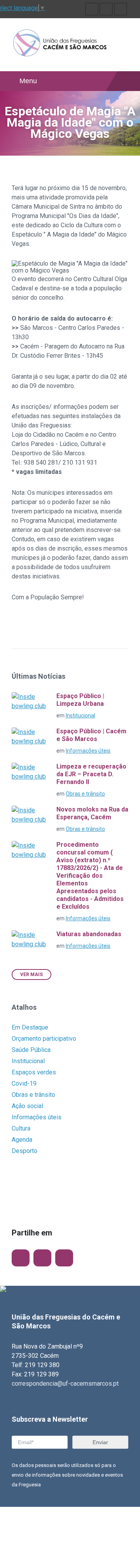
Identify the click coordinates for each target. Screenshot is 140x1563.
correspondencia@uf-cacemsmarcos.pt (65, 1383)
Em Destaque (30, 1027)
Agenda (22, 1139)
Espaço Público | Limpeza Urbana (80, 699)
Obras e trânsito (85, 794)
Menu (28, 81)
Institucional (80, 715)
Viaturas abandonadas (88, 934)
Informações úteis (88, 751)
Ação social (27, 1106)
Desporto (24, 1151)
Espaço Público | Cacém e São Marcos (91, 735)
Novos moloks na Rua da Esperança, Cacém (92, 813)
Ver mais (31, 974)
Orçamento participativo (44, 1038)
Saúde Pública (31, 1049)
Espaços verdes (34, 1072)
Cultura (21, 1128)
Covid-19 (24, 1083)
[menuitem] (91, 9)
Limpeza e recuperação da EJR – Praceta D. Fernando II (91, 774)
